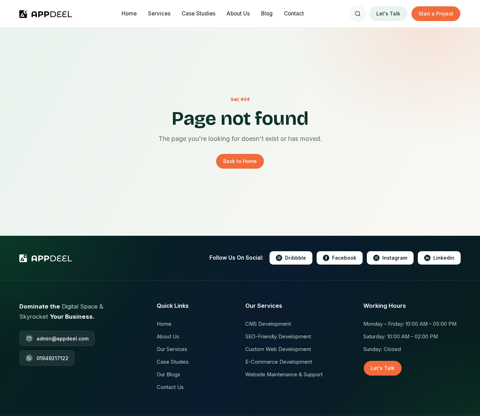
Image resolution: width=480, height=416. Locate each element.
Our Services (172, 349)
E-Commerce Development (278, 362)
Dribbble (295, 258)
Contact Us (170, 387)
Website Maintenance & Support (284, 374)
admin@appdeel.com (63, 339)
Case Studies (198, 13)
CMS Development (268, 324)
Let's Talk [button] (388, 14)
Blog (267, 13)
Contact (294, 13)
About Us (238, 13)
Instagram (394, 258)
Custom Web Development (278, 349)
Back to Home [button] (240, 161)
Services (159, 13)
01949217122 (53, 358)
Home (129, 13)
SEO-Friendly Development (278, 336)
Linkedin (443, 258)
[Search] (357, 13)
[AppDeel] (47, 13)
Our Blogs (168, 374)
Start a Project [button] (436, 14)
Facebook (344, 258)
